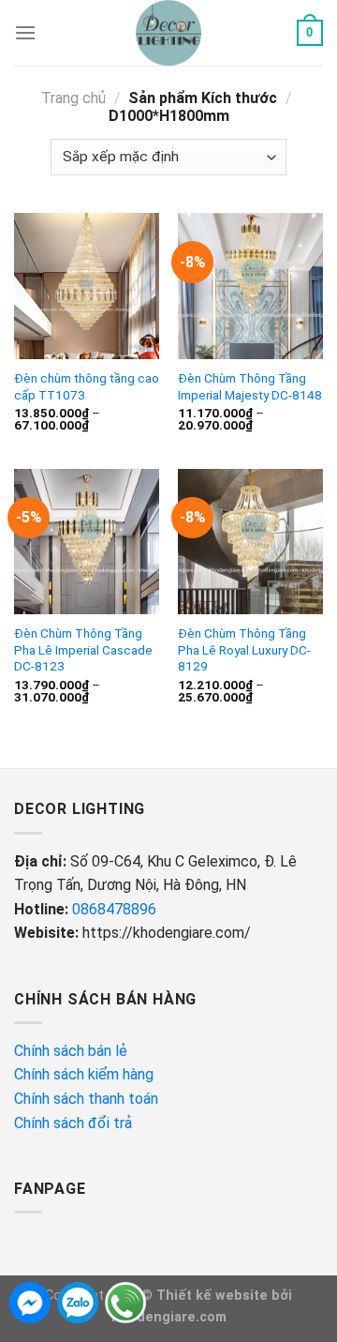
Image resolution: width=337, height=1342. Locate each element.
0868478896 (114, 909)
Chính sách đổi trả (75, 1123)
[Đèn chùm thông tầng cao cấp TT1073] (86, 285)
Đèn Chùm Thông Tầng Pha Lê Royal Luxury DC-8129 (244, 649)
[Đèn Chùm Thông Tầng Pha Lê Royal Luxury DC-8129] (250, 541)
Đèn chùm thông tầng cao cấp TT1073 (86, 386)
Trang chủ (73, 98)
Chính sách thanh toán (86, 1099)
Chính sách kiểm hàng (85, 1074)
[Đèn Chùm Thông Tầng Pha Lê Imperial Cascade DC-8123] (86, 541)
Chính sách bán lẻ (70, 1051)
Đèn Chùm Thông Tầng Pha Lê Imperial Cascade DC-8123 (83, 649)
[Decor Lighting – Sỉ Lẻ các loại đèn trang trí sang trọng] (169, 33)
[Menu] (25, 32)
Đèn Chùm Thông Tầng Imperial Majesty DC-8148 (250, 386)
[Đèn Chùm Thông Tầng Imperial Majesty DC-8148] (250, 285)
